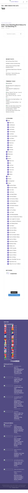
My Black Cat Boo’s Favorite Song (13, 63)
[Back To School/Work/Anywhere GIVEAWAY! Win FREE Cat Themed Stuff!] (8, 368)
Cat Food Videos (17, 436)
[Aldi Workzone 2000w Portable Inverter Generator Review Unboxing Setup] (8, 425)
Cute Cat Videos (4, 23)
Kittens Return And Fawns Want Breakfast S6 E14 (13, 66)
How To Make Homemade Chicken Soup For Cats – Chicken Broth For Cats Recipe (18, 442)
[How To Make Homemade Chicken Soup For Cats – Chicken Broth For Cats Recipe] (8, 439)
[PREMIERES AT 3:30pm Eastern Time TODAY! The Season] (14, 279)
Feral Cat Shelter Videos (17, 450)
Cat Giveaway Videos (18, 396)
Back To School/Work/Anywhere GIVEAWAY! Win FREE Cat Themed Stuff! (19, 370)
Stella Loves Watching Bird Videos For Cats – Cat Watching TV (13, 25)
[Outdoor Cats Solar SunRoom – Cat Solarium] (8, 452)
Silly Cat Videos (17, 461)
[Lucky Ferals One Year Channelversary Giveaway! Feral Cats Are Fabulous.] (8, 388)
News (20, 366)
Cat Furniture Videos (18, 460)
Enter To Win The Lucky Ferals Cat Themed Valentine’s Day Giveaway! (18, 416)
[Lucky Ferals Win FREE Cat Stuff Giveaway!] (8, 380)
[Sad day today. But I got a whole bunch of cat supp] (14, 280)
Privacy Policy (15, 487)
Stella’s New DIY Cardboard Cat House (18, 464)
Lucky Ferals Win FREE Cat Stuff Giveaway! (18, 380)
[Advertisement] (14, 46)
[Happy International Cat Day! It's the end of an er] (14, 288)
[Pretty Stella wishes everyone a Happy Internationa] (14, 284)
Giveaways (16, 366)
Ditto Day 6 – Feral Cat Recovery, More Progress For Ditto (13, 74)
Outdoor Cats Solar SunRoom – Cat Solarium (19, 455)
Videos (9, 23)
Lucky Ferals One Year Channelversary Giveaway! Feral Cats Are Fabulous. (19, 390)
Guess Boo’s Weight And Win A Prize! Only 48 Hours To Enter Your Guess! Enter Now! (19, 404)
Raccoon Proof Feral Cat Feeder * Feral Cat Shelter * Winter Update (18, 477)
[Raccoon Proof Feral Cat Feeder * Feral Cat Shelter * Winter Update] (8, 472)
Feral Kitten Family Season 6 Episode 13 (13, 70)
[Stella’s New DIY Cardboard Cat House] (8, 462)
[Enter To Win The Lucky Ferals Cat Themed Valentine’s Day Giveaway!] (8, 414)
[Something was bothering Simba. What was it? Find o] (14, 286)
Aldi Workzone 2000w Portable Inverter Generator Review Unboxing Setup (19, 429)
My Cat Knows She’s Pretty (12, 61)
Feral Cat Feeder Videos (19, 469)
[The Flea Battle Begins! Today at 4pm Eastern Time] (14, 277)
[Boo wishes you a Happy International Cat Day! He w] (14, 282)
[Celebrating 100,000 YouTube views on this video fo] (14, 289)
